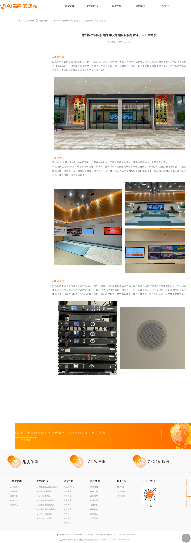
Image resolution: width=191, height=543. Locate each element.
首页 (18, 20)
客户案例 (30, 20)
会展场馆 (44, 20)
